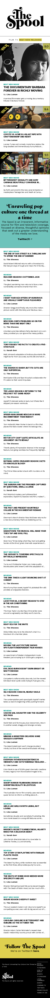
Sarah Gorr (12, 350)
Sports (40, 974)
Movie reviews (40, 964)
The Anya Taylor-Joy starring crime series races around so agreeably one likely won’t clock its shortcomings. (22, 612)
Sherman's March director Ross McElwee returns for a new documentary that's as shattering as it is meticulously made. (24, 518)
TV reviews (41, 967)
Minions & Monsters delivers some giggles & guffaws (21, 737)
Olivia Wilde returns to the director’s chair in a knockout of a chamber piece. (21, 633)
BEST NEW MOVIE (11, 84)
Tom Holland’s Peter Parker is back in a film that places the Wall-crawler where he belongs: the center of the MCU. (23, 425)
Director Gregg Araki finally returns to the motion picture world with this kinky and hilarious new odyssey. (23, 309)
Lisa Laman (12, 94)
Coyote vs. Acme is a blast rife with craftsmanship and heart (22, 135)
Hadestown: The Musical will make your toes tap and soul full (24, 532)
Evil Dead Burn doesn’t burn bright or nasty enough (23, 669)
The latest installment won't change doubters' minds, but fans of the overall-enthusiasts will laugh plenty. (24, 747)
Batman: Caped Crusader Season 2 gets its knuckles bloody (24, 462)
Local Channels (40, 979)
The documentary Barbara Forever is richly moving (24, 88)
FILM (11, 40)
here (36, 950)
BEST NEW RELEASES (30, 40)
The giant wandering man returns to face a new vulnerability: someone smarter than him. (22, 285)
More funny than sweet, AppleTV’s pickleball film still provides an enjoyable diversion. (24, 588)
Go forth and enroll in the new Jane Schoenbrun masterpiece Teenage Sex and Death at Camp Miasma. (23, 191)
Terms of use (42, 992)
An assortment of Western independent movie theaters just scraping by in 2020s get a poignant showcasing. (23, 656)
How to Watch (40, 971)
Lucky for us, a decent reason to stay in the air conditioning (23, 602)
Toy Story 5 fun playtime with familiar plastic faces (23, 854)
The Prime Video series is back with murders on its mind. (24, 472)
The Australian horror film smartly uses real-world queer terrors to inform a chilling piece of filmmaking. (24, 794)
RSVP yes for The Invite (15, 624)
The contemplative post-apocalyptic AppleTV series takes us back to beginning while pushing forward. (24, 700)
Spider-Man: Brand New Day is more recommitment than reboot (21, 415)
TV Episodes (41, 976)
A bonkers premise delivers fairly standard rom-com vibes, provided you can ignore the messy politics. (24, 332)
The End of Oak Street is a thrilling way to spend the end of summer (24, 254)
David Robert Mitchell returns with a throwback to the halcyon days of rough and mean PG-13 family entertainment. (23, 264)
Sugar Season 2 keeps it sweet (19, 899)
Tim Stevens (13, 259)
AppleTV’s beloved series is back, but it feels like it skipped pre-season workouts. (23, 402)
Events (39, 983)
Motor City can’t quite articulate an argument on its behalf (23, 439)
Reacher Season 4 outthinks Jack (21, 277)
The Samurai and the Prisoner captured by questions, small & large (24, 485)
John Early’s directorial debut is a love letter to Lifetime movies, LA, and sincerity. (22, 840)
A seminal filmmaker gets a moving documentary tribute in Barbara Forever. (23, 99)
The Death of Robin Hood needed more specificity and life (23, 877)
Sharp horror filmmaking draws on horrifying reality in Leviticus (22, 784)
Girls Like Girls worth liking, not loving (21, 807)
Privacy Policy (42, 990)
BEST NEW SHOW (11, 690)
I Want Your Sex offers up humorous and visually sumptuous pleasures (22, 299)
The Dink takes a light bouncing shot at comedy (24, 578)
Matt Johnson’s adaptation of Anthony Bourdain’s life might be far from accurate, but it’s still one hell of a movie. (24, 355)
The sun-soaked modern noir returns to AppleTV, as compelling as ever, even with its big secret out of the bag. (24, 908)
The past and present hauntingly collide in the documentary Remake (22, 509)
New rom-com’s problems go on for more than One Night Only (22, 322)
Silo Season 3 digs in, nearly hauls (21, 692)
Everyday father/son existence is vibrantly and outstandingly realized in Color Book (24, 760)
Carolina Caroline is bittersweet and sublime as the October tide (23, 921)
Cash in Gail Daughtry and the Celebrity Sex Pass (24, 714)
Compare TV (41, 985)
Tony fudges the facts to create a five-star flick (24, 345)
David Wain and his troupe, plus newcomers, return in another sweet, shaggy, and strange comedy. (24, 724)
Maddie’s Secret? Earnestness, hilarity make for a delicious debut (24, 830)
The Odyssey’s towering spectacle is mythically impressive (23, 555)
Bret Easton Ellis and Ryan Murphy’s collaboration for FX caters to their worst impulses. (24, 379)
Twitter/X (24, 239)
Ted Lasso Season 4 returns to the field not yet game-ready (22, 392)
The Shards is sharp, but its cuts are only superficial (23, 369)
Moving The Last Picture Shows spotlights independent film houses (22, 646)
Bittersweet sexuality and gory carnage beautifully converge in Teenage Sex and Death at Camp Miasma (24, 181)
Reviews (7, 275)
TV (16, 40)
